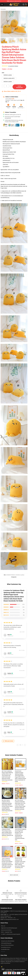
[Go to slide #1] (4, 40)
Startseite (3, 9)
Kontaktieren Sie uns (6, 947)
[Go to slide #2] (12, 40)
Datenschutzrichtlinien (6, 930)
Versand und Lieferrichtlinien (7, 941)
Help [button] (25, 974)
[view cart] (26, 4)
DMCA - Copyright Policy (6, 932)
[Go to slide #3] (19, 40)
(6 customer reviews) (13, 66)
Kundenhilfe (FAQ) (5, 949)
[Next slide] (25, 24)
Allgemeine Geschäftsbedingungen (9, 928)
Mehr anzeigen (14, 875)
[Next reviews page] (25, 745)
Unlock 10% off (3, 969)
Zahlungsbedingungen (6, 943)
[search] (23, 4)
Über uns (3, 925)
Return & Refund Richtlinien (7, 945)
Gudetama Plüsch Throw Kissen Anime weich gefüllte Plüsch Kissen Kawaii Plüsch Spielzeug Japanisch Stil (7, 832)
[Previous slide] (2, 24)
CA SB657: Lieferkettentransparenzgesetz (10, 934)
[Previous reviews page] (17, 745)
